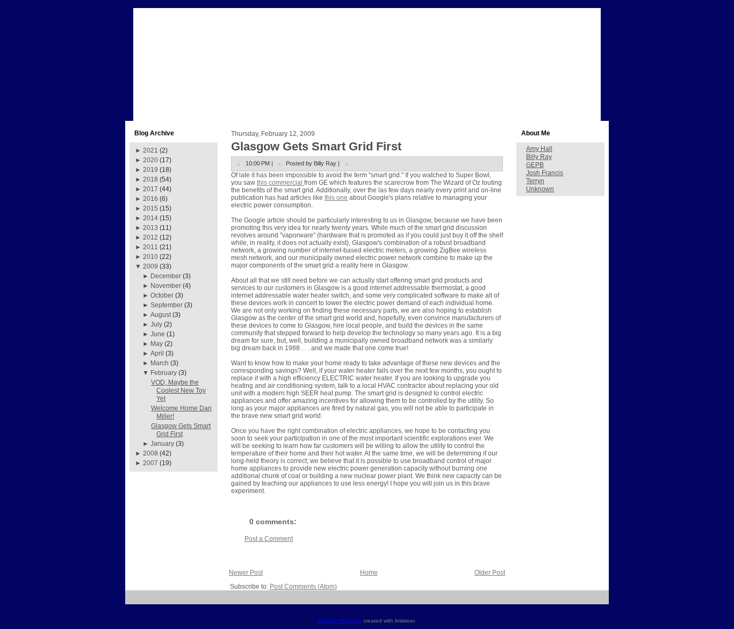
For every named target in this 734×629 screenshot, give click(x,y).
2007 (150, 463)
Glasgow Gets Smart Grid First (181, 430)
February (163, 373)
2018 (150, 179)
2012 (150, 237)
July (156, 324)
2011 (150, 247)
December (165, 276)
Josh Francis (544, 173)
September (166, 305)
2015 (150, 208)
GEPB (535, 165)
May (156, 344)
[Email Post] (346, 163)
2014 (150, 218)
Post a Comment (268, 539)
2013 (150, 228)
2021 (150, 150)
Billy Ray (539, 157)
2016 (150, 199)
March (159, 363)
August (160, 315)
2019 (150, 169)
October (162, 295)
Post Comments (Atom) (303, 586)
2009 (150, 266)
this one (336, 197)
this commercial (280, 182)
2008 (150, 453)
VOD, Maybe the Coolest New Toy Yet (178, 390)
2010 (150, 257)
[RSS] (137, 601)
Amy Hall (539, 149)
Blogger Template (340, 621)
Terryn (535, 181)
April (157, 353)
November (165, 286)
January (162, 443)
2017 (150, 189)
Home (369, 572)
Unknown (540, 189)
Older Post (489, 572)
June (157, 334)
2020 (150, 160)
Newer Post (246, 572)
